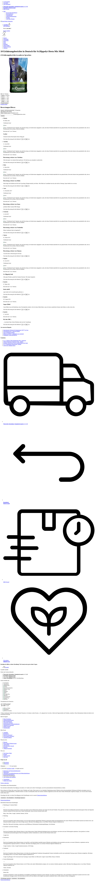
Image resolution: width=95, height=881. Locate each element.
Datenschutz (6, 772)
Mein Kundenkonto (7, 721)
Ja (22, 139)
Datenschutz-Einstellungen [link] (9, 775)
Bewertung (9, 111)
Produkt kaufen (4, 104)
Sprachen (18, 110)
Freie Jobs (5, 757)
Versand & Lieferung (8, 722)
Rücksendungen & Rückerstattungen (11, 724)
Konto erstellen (6, 30)
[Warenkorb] (48, 35)
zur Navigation (6, 1)
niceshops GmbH (10, 768)
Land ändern (14, 766)
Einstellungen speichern (6, 878)
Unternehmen (6, 779)
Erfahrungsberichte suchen (19, 114)
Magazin (5, 742)
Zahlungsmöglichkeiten (11, 16)
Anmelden (5, 732)
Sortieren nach (15, 113)
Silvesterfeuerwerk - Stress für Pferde (11, 331)
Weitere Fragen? (7, 726)
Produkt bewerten (4, 103)
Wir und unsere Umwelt (8, 746)
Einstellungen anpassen (20, 797)
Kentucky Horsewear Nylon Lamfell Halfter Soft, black (15, 343)
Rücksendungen (9, 14)
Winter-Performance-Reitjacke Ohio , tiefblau (13, 341)
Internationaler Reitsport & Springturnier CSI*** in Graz (15, 330)
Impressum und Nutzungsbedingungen (11, 770)
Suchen (2, 115)
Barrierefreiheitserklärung (9, 774)
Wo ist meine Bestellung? (11, 12)
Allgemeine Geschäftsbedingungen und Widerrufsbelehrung (16, 773)
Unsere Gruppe (6, 755)
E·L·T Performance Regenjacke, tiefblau (12, 344)
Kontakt (8, 17)
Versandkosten (9, 15)
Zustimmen (3, 797)
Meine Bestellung (7, 719)
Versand (6, 9)
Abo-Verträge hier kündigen (9, 777)
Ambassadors (6, 744)
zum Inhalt (5, 3)
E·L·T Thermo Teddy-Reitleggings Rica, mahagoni (14, 340)
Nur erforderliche (10, 797)
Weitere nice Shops (7, 780)
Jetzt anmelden (6, 26)
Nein (26, 139)
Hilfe (4, 11)
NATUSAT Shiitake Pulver (9, 345)
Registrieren (6, 733)
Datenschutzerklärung (42, 795)
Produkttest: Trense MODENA (10, 335)
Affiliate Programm (7, 748)
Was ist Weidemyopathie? (9, 332)
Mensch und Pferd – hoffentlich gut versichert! (13, 333)
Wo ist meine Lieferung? (8, 736)
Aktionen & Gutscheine (8, 725)
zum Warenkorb (6, 4)
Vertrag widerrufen (5, 783)
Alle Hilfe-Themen (10, 19)
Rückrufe (5, 747)
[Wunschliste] (4, 33)
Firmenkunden (6, 727)
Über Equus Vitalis (7, 753)
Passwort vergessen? (7, 735)
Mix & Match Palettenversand (9, 743)
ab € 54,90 (15, 6)
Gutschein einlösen (7, 737)
